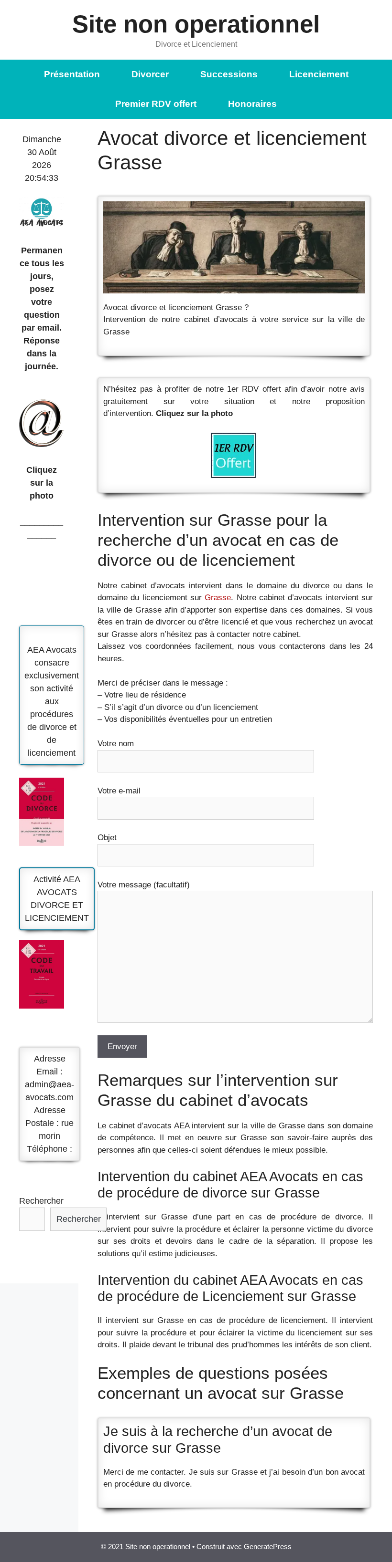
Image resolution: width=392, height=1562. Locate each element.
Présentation (72, 74)
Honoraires (252, 104)
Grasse (218, 597)
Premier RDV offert (155, 104)
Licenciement (318, 74)
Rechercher (41, 1201)
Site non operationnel (196, 24)
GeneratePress (268, 1546)
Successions (229, 74)
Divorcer (150, 74)
